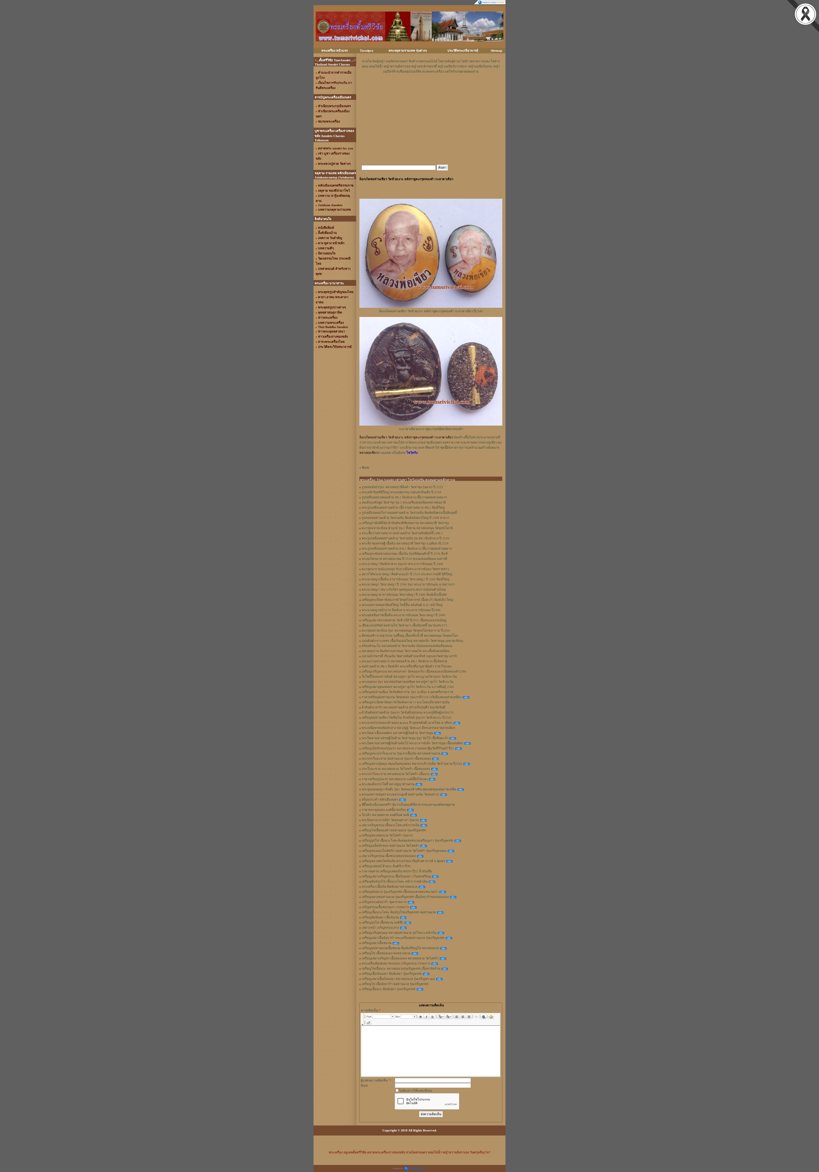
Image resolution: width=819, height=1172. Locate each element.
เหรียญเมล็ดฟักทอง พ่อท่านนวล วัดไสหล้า (390, 845)
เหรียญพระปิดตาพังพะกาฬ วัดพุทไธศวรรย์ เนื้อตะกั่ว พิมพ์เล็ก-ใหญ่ (407, 599)
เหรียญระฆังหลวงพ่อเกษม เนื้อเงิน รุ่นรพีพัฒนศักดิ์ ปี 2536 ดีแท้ (405, 553)
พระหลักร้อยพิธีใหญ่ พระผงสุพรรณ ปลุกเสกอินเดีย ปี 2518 (401, 492)
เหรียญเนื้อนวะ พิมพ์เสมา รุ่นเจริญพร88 (388, 989)
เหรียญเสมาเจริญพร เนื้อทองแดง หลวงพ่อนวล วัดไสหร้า (400, 958)
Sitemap (496, 50)
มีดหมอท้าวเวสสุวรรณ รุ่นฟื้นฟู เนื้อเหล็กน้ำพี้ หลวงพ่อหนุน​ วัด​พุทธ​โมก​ (410, 635)
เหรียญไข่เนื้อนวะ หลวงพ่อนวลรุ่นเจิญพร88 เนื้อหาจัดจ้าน (401, 968)
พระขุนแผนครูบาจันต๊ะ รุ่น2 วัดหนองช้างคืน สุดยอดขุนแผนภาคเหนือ (409, 789)
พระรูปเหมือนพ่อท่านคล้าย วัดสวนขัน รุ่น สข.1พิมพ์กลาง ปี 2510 (405, 538)
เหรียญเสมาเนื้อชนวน (376, 943)
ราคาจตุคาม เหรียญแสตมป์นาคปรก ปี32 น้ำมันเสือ (397, 871)
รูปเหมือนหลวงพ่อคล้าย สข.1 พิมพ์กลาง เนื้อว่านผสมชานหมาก (404, 497)
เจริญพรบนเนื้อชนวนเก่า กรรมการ (385, 907)
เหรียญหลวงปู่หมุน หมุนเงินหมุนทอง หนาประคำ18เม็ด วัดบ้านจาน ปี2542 (412, 763)
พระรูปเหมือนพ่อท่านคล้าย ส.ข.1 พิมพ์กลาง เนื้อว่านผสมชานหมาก (407, 548)
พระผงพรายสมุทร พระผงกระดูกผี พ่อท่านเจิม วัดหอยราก (400, 794)
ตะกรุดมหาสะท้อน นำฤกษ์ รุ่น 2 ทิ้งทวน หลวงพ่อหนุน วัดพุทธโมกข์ (407, 528)
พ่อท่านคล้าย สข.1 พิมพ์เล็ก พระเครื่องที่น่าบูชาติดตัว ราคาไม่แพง (407, 666)
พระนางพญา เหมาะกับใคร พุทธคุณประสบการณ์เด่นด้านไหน (404, 589)
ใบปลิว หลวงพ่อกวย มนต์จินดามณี (385, 815)
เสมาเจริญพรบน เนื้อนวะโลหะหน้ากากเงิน (390, 825)
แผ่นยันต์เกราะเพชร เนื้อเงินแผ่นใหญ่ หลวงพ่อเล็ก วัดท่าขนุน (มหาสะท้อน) (412, 640)
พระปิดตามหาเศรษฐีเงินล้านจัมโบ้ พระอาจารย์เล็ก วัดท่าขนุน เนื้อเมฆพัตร (412, 743)
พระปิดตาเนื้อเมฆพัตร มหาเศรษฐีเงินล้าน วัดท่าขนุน (397, 733)
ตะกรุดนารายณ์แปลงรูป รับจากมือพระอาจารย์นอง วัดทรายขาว (405, 569)
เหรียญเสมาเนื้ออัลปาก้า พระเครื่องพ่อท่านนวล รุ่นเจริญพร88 (403, 938)
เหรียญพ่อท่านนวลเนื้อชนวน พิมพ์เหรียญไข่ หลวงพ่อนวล (400, 948)
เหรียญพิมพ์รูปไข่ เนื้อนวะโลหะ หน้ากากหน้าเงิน (394, 881)
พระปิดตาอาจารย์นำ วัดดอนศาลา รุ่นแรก (390, 820)
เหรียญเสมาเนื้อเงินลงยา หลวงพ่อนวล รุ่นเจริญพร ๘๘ (398, 979)
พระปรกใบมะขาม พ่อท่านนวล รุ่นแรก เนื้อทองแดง (396, 758)
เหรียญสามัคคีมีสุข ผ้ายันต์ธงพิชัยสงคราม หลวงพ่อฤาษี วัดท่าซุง (405, 523)
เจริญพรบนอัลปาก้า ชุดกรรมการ (384, 902)
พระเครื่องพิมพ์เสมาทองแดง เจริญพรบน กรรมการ (396, 963)
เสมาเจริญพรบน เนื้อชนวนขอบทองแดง (389, 856)
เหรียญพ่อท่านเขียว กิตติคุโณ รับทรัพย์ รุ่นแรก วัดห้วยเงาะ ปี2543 (406, 717)
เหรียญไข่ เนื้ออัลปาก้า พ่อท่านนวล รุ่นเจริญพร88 (395, 984)
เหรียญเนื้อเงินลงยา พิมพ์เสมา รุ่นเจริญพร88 (392, 973)
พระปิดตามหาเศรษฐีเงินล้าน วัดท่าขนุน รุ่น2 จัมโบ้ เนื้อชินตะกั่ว (405, 738)
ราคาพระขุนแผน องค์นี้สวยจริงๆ (384, 809)
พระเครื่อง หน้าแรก (334, 50)
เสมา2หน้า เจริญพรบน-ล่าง (380, 927)
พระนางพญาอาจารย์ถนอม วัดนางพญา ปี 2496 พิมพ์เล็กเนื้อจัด (404, 594)
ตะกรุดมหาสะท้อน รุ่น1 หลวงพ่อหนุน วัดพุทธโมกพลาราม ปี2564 (406, 630)
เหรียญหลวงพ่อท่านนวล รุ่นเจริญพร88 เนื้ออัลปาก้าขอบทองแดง (405, 897)
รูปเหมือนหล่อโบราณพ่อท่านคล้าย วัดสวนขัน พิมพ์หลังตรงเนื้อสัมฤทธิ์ (409, 512)
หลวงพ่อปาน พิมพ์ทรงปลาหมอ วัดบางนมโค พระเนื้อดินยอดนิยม (406, 651)
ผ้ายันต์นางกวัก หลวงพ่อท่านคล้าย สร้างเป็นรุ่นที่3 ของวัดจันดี (403, 707)
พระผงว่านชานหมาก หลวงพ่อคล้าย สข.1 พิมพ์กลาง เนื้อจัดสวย (404, 661)
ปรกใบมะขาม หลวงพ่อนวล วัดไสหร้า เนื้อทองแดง (396, 769)
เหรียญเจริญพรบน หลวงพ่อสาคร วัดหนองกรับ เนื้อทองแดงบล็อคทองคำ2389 (414, 671)
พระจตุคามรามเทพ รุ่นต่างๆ (408, 50)
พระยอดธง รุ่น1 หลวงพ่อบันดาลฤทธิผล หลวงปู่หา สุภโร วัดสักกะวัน (407, 681)
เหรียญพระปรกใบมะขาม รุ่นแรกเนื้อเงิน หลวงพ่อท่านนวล (401, 753)
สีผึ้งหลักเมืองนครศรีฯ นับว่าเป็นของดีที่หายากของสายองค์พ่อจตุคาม (408, 804)
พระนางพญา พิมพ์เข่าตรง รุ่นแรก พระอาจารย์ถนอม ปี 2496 (402, 564)
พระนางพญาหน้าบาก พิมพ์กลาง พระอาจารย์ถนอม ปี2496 (401, 610)
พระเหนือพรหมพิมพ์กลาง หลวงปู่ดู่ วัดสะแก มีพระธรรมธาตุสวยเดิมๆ (408, 728)
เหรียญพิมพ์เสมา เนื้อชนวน (380, 917)
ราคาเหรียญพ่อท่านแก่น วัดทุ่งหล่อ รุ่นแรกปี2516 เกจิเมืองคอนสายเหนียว (412, 697)
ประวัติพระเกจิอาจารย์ (462, 50)
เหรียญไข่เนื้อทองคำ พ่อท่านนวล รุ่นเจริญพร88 (394, 830)
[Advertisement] (431, 86)
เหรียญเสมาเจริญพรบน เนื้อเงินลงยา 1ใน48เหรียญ (396, 876)
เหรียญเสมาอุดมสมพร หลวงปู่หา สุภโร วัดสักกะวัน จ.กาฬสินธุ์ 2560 (408, 687)
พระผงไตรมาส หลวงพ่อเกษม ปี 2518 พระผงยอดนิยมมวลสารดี (404, 558)
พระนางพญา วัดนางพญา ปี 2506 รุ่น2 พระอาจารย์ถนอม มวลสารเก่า (408, 584)
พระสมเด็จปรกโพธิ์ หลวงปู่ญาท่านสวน (388, 784)
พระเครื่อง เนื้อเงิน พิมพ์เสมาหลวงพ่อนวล (389, 886)
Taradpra (366, 50)
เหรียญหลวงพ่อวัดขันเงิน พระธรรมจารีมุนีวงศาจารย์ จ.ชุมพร (403, 861)
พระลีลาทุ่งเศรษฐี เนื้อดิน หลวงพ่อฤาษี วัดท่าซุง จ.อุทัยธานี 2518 (405, 543)
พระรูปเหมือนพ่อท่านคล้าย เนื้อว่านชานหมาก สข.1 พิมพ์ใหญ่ (403, 507)
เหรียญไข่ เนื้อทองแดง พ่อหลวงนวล (386, 953)
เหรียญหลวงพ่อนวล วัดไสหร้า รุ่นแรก (387, 835)
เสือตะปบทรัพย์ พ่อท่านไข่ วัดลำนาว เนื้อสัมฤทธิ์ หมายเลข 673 (404, 625)
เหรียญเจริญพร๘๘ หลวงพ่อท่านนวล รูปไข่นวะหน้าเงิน (399, 932)
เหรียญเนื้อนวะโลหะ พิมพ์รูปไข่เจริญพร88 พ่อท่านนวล (399, 912)
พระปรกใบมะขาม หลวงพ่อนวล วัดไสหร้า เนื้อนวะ (396, 774)
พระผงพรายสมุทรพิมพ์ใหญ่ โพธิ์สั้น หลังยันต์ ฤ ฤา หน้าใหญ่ (402, 605)
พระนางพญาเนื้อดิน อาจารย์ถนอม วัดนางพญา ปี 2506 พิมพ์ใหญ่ (405, 579)
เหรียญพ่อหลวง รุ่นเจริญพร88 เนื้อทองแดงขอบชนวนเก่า (400, 891)
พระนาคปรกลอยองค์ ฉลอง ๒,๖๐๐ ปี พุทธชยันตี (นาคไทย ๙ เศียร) (407, 722)
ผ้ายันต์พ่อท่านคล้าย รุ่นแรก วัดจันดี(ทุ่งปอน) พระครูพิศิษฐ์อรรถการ (407, 712)
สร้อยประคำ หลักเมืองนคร (380, 799)
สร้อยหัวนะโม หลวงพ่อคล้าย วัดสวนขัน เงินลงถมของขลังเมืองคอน (407, 646)
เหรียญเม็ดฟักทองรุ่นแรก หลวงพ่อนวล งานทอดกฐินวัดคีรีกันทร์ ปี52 (408, 748)
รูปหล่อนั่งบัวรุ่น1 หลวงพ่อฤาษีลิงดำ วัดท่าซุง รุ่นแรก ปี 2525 (402, 487)
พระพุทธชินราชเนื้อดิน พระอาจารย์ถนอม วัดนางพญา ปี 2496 (403, 615)
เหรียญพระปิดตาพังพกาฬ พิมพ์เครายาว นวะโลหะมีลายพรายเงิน (405, 702)
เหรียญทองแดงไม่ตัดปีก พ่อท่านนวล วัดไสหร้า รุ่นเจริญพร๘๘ (404, 850)
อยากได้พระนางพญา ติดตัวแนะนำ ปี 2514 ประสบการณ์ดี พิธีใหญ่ (407, 574)
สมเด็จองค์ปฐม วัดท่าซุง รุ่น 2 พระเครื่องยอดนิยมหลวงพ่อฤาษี (404, 502)
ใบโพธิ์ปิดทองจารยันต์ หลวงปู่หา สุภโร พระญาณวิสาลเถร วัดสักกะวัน (409, 676)
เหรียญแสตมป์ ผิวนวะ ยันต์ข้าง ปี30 (386, 866)
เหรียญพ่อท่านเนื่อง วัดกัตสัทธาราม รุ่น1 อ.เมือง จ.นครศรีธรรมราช (407, 692)
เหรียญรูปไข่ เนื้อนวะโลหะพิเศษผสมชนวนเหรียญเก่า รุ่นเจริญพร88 (407, 840)
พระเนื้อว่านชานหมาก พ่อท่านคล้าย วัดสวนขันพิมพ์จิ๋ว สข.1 (402, 533)
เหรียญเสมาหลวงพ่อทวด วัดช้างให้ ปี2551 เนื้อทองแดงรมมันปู (404, 620)
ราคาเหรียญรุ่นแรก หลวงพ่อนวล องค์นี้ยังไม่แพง (395, 779)
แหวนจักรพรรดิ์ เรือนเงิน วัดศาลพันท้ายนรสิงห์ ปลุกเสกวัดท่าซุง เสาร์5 (409, 656)
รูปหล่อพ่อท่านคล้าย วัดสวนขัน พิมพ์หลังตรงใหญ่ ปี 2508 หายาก (405, 518)
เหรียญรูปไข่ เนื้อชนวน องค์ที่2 (382, 922)
